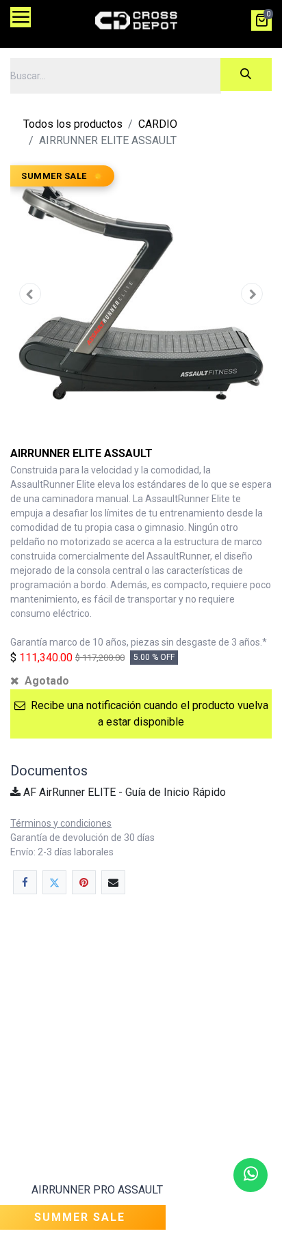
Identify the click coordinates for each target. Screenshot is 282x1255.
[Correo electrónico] (113, 882)
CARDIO (157, 124)
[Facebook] (25, 882)
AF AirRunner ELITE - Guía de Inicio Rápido (123, 792)
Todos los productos (73, 124)
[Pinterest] (84, 882)
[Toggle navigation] (20, 17)
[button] (29, 294)
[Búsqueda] (246, 74)
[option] (141, 1083)
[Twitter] (54, 882)
